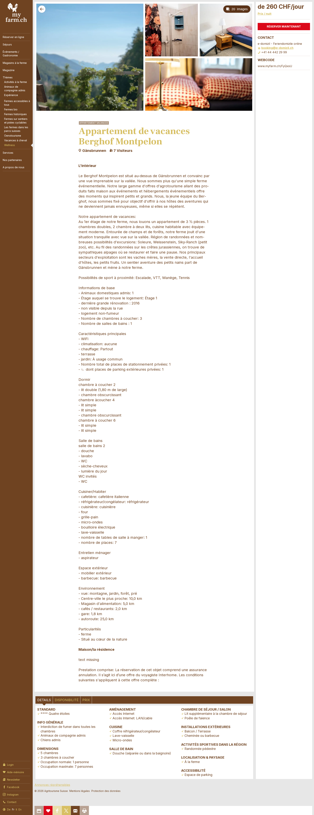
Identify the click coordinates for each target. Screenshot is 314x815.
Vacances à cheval (15, 140)
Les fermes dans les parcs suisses (16, 129)
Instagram (13, 794)
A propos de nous (13, 167)
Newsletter (13, 779)
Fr (13, 809)
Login (10, 764)
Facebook (13, 787)
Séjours (7, 44)
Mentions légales (79, 790)
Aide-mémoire (15, 772)
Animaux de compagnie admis (14, 88)
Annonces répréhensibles (52, 785)
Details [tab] (44, 700)
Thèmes (8, 77)
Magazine (9, 70)
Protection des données (105, 790)
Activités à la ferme (15, 81)
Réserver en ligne (13, 37)
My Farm (16, 12)
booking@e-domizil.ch (277, 48)
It (16, 809)
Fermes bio (10, 109)
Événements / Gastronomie (11, 53)
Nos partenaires (12, 160)
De (9, 809)
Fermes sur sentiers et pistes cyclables (15, 120)
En (20, 809)
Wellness (9, 145)
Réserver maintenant (284, 26)
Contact (11, 802)
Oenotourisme (12, 135)
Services (8, 152)
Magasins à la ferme (15, 62)
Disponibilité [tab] (66, 700)
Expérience (11, 95)
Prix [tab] (86, 700)
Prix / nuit (264, 13)
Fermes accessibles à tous (17, 102)
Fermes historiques (15, 114)
